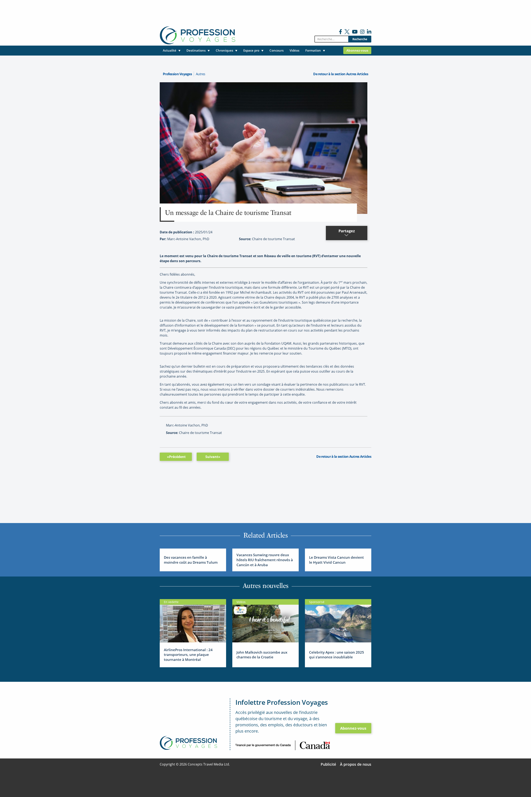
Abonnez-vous (353, 728)
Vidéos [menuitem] (294, 50)
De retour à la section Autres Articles (340, 74)
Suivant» (212, 456)
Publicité (328, 764)
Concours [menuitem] (276, 50)
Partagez (347, 230)
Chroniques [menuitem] (224, 50)
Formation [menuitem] (313, 50)
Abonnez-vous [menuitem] (357, 50)
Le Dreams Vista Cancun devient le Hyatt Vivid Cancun (336, 560)
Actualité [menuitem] (169, 50)
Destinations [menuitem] (196, 50)
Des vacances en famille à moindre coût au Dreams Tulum (191, 560)
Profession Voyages (177, 74)
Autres (200, 74)
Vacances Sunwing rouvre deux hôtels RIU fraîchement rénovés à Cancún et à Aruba (264, 559)
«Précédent (176, 456)
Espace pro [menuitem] (251, 50)
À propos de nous (355, 764)
